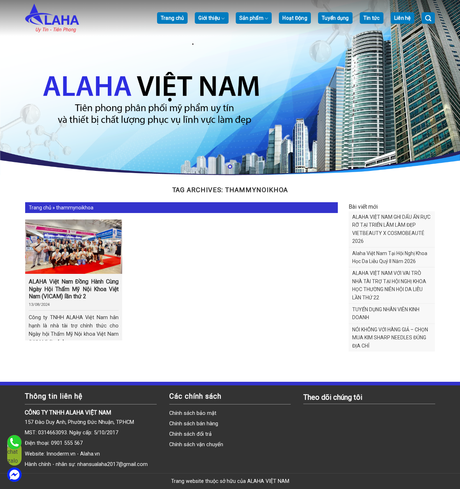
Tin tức (371, 18)
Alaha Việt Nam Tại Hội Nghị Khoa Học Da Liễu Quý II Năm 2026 (389, 257)
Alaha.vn (90, 454)
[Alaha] (61, 18)
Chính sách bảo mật (192, 413)
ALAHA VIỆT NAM (268, 481)
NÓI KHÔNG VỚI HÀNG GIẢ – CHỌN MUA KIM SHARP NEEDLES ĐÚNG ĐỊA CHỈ (390, 338)
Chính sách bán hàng (193, 424)
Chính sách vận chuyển (196, 445)
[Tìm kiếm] (428, 18)
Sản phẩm (251, 18)
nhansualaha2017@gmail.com (112, 464)
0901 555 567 (67, 443)
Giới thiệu (209, 18)
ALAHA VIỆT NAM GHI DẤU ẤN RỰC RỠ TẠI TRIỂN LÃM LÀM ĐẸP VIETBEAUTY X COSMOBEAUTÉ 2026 (391, 229)
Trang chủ (172, 18)
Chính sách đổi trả (190, 434)
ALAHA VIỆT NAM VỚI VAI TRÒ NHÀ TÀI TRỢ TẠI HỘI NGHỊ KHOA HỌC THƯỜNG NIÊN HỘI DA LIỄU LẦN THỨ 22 (389, 285)
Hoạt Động (294, 18)
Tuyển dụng (335, 18)
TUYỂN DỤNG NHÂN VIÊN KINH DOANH (385, 313)
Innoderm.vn (61, 454)
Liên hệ (402, 18)
